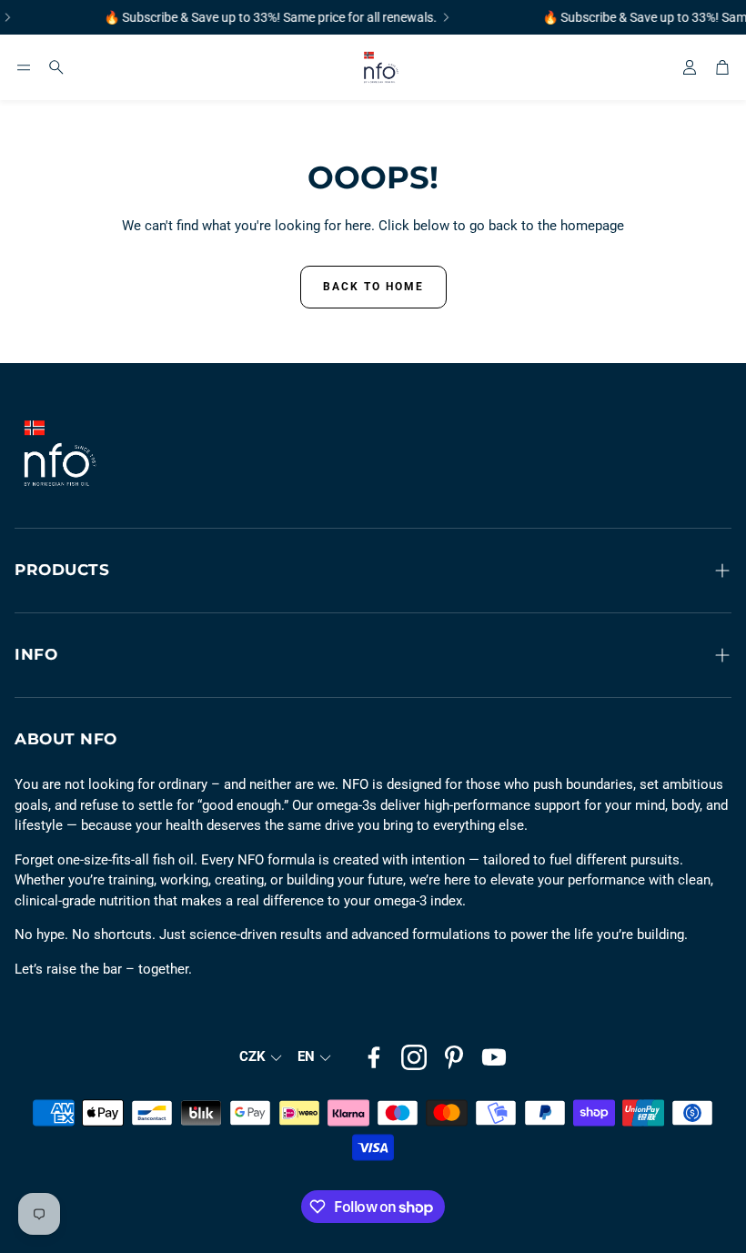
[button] (24, 67)
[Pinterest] (454, 1057)
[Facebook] (374, 1057)
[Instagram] (414, 1057)
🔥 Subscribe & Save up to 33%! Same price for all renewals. (264, 17)
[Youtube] (494, 1057)
